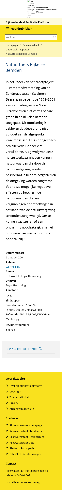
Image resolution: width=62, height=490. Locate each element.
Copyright (15, 391)
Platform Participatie (22, 448)
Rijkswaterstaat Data (22, 442)
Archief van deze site (22, 408)
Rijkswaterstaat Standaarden (27, 431)
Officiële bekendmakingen (25, 454)
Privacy (14, 403)
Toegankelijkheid (20, 397)
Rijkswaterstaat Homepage (26, 425)
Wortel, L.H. (13, 266)
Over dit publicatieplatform (26, 386)
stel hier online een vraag (24, 482)
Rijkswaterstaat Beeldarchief (27, 437)
